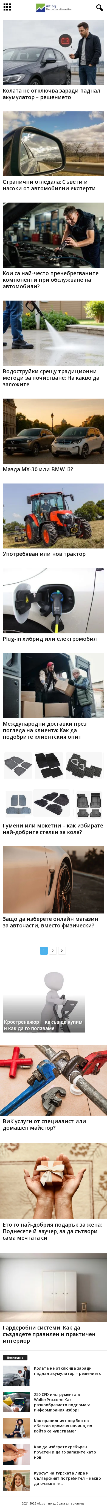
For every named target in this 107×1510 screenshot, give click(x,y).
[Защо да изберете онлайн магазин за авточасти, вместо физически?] (53, 880)
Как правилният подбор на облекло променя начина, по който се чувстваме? (63, 1426)
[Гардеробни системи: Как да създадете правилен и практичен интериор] (53, 1287)
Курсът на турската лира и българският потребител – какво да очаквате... (67, 1478)
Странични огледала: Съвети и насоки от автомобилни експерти (49, 185)
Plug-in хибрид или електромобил (50, 638)
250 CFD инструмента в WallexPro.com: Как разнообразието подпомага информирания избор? (62, 1402)
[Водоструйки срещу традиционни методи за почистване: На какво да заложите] (53, 333)
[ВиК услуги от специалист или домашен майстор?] (53, 1080)
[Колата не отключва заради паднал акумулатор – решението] (53, 52)
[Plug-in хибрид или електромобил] (53, 600)
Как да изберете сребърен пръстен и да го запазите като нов (65, 1452)
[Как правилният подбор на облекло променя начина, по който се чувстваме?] (16, 1428)
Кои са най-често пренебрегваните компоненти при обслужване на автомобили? (50, 280)
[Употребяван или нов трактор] (53, 516)
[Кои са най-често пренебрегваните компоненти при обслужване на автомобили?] (53, 235)
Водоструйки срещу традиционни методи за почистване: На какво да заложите (51, 378)
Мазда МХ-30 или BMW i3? (38, 469)
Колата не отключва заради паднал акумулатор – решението (51, 94)
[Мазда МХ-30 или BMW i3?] (53, 431)
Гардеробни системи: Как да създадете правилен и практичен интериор (49, 1334)
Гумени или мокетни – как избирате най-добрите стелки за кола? (53, 829)
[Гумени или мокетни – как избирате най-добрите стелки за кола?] (53, 785)
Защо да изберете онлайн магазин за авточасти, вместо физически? (50, 922)
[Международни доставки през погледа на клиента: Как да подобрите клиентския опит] (53, 685)
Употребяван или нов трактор (44, 553)
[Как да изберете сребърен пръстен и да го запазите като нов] (16, 1454)
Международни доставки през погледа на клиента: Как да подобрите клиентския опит (44, 730)
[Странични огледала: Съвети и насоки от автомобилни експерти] (53, 144)
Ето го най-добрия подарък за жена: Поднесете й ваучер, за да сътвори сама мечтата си (52, 1231)
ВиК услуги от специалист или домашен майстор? (44, 1124)
